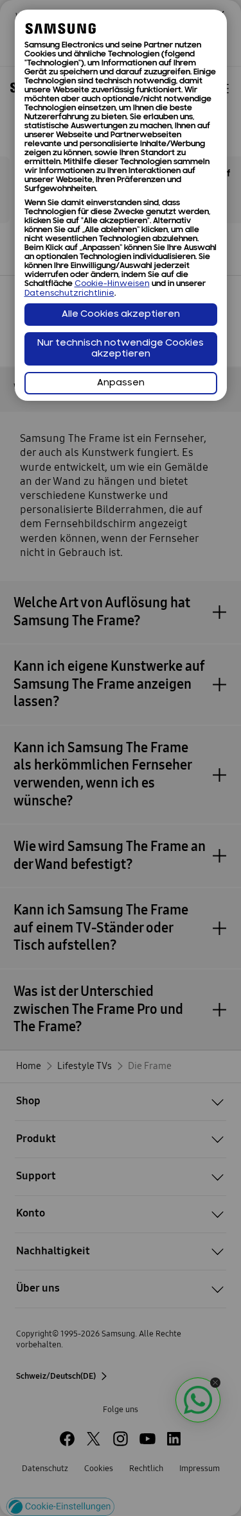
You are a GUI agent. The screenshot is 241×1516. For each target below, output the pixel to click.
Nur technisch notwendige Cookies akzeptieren (120, 349)
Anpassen (121, 383)
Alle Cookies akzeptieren (121, 314)
